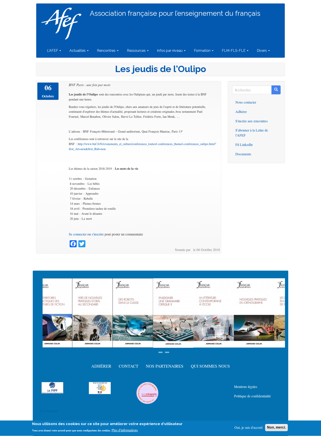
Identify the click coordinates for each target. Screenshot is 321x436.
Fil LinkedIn (244, 144)
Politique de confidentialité (252, 396)
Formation (202, 50)
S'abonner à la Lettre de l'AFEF (251, 132)
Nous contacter (245, 102)
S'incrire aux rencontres (251, 121)
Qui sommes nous (210, 366)
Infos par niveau (170, 50)
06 (48, 88)
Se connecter (77, 234)
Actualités (77, 50)
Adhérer (241, 111)
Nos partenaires (164, 366)
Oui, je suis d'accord (248, 427)
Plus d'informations (125, 430)
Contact (128, 366)
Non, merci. (276, 427)
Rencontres (106, 50)
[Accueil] (63, 23)
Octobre (48, 96)
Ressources (137, 50)
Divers (262, 50)
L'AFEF (53, 50)
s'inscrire (98, 234)
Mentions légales (245, 386)
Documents (243, 154)
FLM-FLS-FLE (234, 50)
